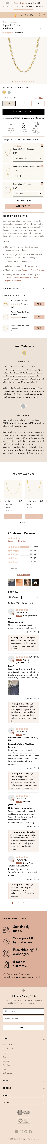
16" (23, 103)
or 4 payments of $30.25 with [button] (19, 118)
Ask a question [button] (23, 575)
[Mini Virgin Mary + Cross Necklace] (42, 166)
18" (38, 103)
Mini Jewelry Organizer (19, 3)
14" (9, 103)
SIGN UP (24, 1027)
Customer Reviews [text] (21, 533)
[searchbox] (23, 568)
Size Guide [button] (39, 98)
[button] (40, 15)
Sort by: (13, 592)
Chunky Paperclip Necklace (17, 278)
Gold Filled (4, 92)
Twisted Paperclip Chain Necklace (20, 327)
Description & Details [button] (16, 216)
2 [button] (18, 903)
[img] (22, 610)
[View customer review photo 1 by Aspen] (13, 687)
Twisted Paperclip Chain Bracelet (20, 313)
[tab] (20, 522)
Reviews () (14, 603)
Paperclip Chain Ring (19, 301)
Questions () (28, 603)
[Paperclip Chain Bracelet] (42, 183)
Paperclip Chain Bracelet (23, 184)
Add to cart (23, 112)
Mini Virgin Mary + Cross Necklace (27, 167)
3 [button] (23, 903)
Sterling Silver (9, 92)
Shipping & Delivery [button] (14, 288)
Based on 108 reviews (17, 541)
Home (5, 22)
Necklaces (13, 22)
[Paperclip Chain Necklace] (42, 145)
